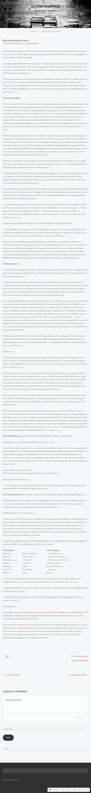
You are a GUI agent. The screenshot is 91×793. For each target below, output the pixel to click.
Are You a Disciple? (12, 675)
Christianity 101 (63, 612)
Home (33, 32)
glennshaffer (33, 43)
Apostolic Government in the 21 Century (40, 612)
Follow (8, 737)
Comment (80, 717)
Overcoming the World (77, 675)
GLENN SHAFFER (45, 6)
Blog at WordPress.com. (11, 780)
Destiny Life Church (26, 628)
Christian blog (83, 660)
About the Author (50, 32)
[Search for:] (45, 748)
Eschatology (83, 656)
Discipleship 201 (78, 612)
